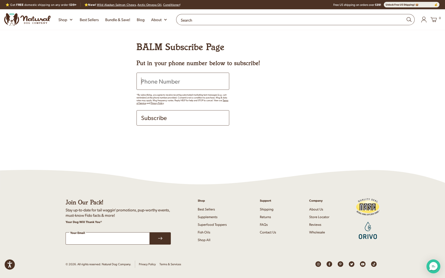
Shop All (204, 239)
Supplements (207, 216)
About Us (316, 209)
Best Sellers (89, 19)
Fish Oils (204, 232)
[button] (433, 266)
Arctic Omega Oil (149, 4)
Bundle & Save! (117, 19)
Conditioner (171, 4)
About (156, 19)
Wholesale (317, 232)
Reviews (315, 224)
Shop (62, 19)
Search (186, 20)
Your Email (77, 233)
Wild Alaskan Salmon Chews (116, 4)
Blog (141, 19)
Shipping (266, 209)
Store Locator (319, 216)
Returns (265, 216)
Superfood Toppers (212, 224)
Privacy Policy (157, 103)
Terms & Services (170, 264)
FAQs (264, 224)
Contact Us (268, 232)
